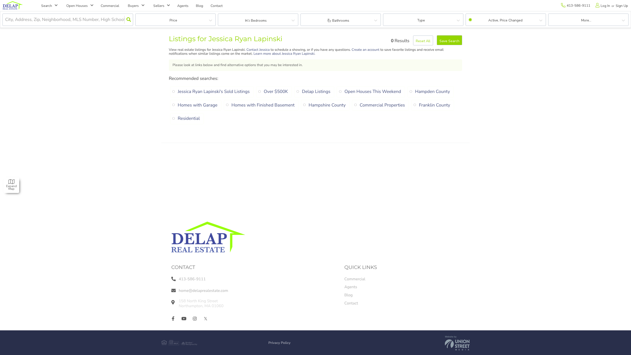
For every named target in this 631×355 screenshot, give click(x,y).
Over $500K (276, 92)
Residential (189, 119)
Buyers (133, 5)
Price (173, 20)
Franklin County (434, 105)
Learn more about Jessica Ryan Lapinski (283, 53)
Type (421, 20)
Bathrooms (340, 20)
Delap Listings (316, 92)
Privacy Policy (279, 342)
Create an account (365, 49)
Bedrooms (259, 20)
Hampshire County (327, 105)
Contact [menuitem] (216, 5)
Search (46, 5)
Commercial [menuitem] (110, 5)
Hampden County (432, 92)
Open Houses (77, 5)
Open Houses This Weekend (372, 92)
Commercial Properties (382, 105)
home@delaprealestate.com (203, 290)
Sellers (158, 5)
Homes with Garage (197, 105)
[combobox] (5, 20)
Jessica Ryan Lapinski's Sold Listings (214, 92)
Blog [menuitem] (199, 5)
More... (586, 20)
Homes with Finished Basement (263, 105)
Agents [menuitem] (183, 5)
